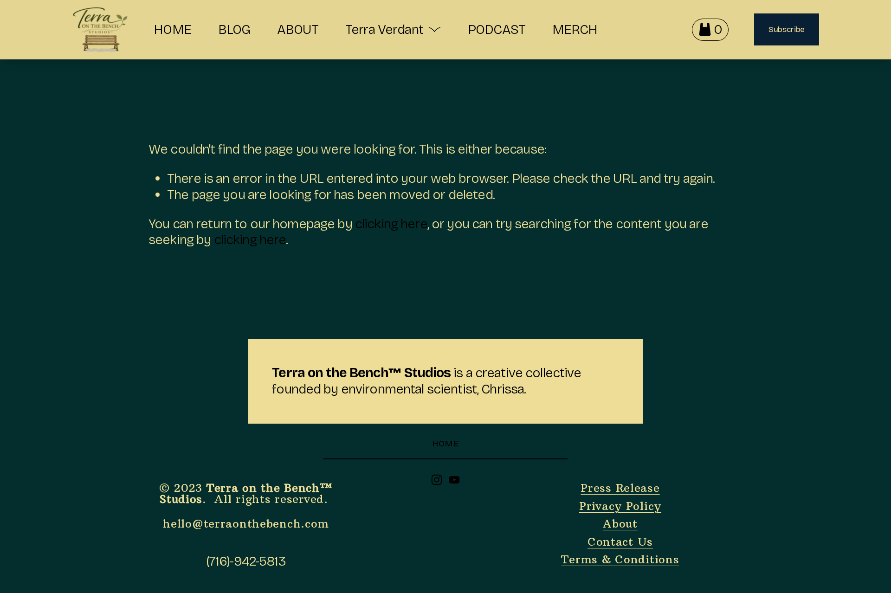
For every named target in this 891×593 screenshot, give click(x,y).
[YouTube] (454, 479)
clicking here (391, 224)
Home (445, 443)
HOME (172, 29)
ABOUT (298, 29)
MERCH (575, 29)
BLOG (234, 29)
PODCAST (496, 29)
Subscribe (786, 29)
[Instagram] (436, 479)
